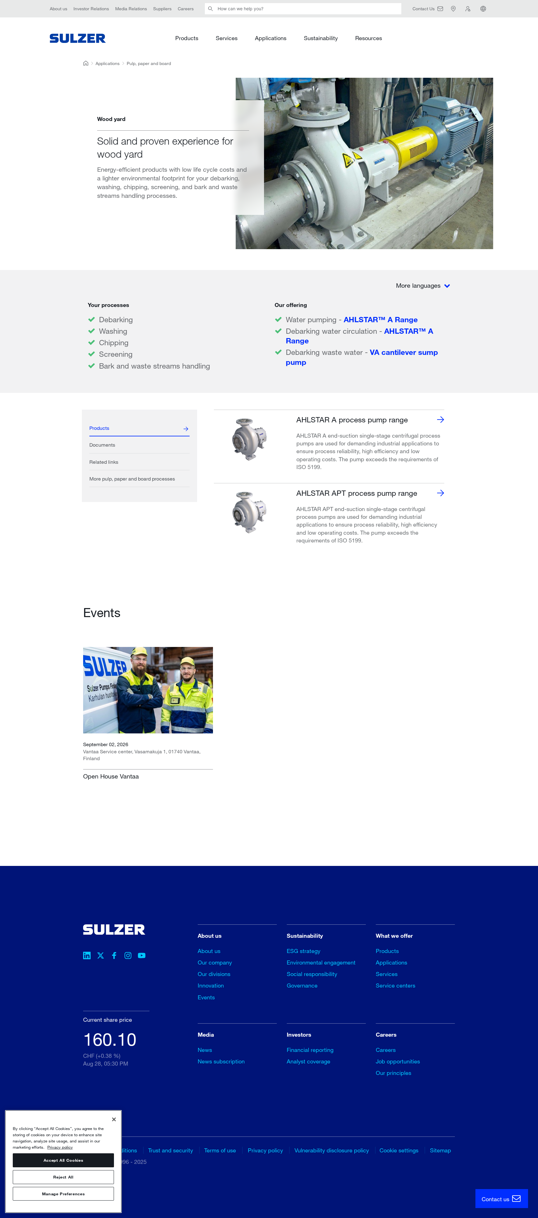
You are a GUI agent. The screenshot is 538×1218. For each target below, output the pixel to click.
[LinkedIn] (87, 956)
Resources (368, 38)
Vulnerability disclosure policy (332, 1150)
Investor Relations (91, 8)
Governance (302, 985)
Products (186, 38)
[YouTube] (141, 956)
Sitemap (440, 1150)
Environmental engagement (321, 962)
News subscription (221, 1061)
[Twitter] (100, 956)
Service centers (395, 985)
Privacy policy (265, 1150)
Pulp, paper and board (149, 63)
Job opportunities (398, 1061)
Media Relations (131, 8)
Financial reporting (310, 1049)
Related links (103, 462)
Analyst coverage (308, 1061)
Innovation (211, 985)
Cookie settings (399, 1150)
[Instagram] (128, 956)
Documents (102, 445)
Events (206, 997)
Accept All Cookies (63, 1160)
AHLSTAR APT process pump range (356, 492)
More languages (419, 285)
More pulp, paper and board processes (132, 478)
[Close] (114, 1119)
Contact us (496, 1199)
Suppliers (162, 8)
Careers (186, 8)
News (205, 1049)
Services (227, 38)
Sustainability (321, 38)
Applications (270, 38)
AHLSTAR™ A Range (381, 319)
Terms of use (220, 1150)
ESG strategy (303, 950)
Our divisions (214, 973)
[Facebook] (114, 956)
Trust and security (170, 1150)
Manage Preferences (63, 1193)
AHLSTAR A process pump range (352, 419)
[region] (63, 1161)
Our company (215, 962)
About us (58, 8)
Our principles (393, 1072)
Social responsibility (312, 973)
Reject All (63, 1176)
